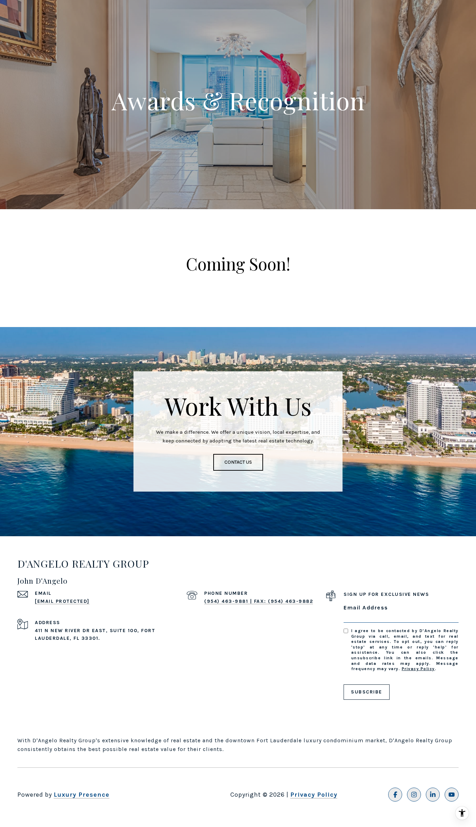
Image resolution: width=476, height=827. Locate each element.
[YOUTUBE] (452, 795)
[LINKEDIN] (433, 795)
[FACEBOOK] (395, 795)
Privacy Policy (418, 668)
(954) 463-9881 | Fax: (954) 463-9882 (258, 601)
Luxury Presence (81, 794)
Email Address (366, 607)
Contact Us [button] (238, 462)
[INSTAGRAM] (414, 795)
